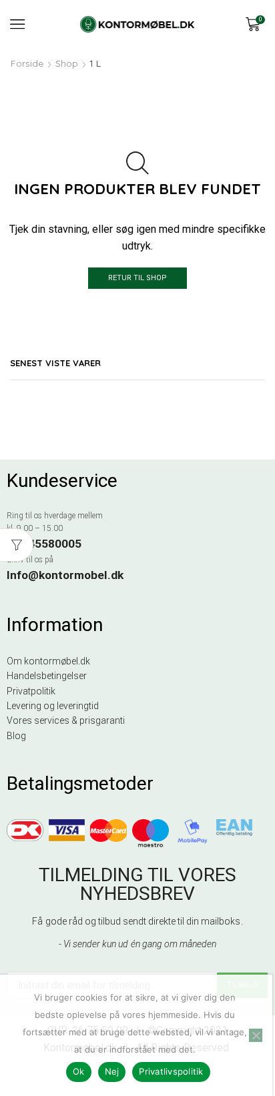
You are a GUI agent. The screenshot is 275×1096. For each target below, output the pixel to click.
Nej (112, 1071)
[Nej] (255, 1035)
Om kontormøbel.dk (48, 661)
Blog (16, 735)
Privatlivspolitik (171, 1071)
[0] (263, 24)
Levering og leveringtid (53, 705)
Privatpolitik (31, 691)
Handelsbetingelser (47, 675)
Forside (27, 63)
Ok (79, 1071)
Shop (66, 63)
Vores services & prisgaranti (66, 720)
